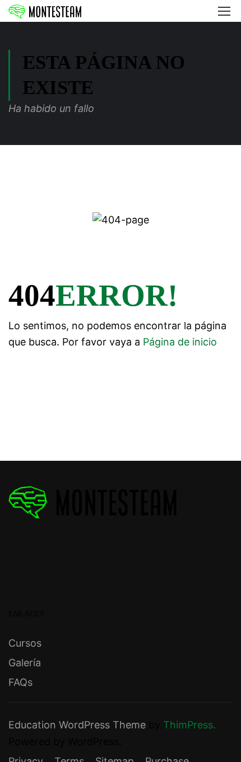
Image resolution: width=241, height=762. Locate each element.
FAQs (20, 682)
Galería (24, 662)
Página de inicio (180, 342)
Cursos (24, 643)
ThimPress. (189, 725)
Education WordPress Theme (77, 725)
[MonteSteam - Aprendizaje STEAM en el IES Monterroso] (44, 11)
